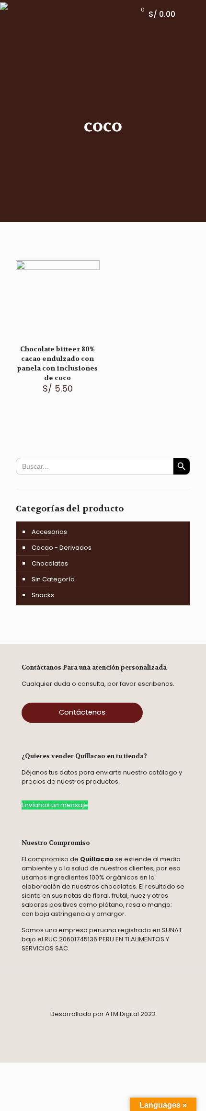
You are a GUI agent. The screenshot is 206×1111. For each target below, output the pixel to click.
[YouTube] (154, 1028)
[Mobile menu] (193, 14)
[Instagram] (68, 1028)
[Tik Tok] (98, 1028)
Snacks (43, 595)
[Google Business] (141, 1028)
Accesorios (49, 531)
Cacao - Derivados (62, 547)
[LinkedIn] (127, 1028)
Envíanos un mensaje (55, 805)
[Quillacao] (31, 14)
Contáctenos (82, 712)
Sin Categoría (53, 579)
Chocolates (50, 563)
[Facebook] (51, 1028)
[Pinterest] (111, 1028)
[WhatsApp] (84, 1028)
